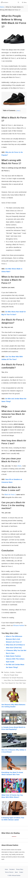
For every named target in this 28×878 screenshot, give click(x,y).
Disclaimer (12, 869)
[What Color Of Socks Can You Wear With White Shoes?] (14, 791)
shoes (19, 466)
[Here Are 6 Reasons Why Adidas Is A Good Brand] (14, 746)
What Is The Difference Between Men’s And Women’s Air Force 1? (14, 639)
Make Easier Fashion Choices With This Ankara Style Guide (15, 659)
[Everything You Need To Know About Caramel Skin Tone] (14, 768)
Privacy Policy (19, 869)
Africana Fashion (18, 625)
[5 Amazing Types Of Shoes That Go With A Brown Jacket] (14, 814)
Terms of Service (9, 872)
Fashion (6, 672)
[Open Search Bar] (18, 2)
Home (2, 7)
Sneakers (19, 672)
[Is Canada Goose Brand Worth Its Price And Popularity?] (14, 723)
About (16, 872)
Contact (21, 872)
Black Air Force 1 (10, 494)
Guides (12, 672)
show (18, 110)
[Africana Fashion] (4, 2)
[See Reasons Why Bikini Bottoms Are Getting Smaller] (14, 700)
